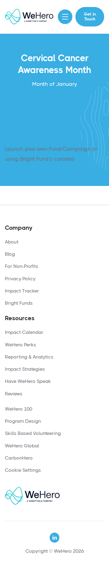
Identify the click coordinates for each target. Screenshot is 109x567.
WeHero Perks (20, 345)
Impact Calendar (24, 332)
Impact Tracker (22, 291)
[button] (65, 16)
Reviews (13, 394)
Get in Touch (90, 16)
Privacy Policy (20, 279)
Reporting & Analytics (29, 357)
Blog (10, 254)
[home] (29, 16)
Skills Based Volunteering (33, 433)
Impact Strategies (25, 369)
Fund (82, 159)
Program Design (23, 421)
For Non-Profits (21, 266)
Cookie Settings (23, 470)
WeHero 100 (18, 409)
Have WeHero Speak (28, 381)
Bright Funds (19, 303)
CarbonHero (19, 458)
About (11, 242)
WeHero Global (22, 446)
